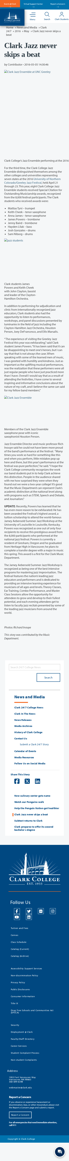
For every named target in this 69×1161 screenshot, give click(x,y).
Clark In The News (24, 713)
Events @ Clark (10, 4)
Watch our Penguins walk (29, 802)
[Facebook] (17, 911)
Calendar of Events (25, 751)
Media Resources (24, 757)
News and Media (27, 27)
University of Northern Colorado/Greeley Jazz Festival (32, 180)
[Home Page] (12, 17)
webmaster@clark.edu (20, 1087)
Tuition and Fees (19, 928)
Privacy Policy (18, 982)
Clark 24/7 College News (28, 707)
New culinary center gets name (32, 795)
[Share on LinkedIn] (35, 781)
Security (15, 1025)
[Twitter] (29, 911)
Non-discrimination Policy (24, 975)
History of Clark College (28, 732)
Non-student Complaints (24, 1059)
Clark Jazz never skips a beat (31, 814)
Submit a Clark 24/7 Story (34, 744)
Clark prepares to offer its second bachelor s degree (33, 828)
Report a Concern (57, 4)
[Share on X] (25, 781)
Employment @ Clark (22, 1032)
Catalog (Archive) (20, 956)
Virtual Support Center (33, 4)
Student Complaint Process (25, 1052)
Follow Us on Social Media (29, 763)
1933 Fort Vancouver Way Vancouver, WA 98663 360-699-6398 (22, 1079)
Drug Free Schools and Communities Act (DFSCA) (32, 1011)
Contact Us (20, 738)
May (26, 31)
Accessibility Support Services (26, 968)
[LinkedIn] (29, 917)
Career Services (19, 1045)
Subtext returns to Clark (28, 820)
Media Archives (23, 726)
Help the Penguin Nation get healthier (36, 808)
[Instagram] (53, 911)
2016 (18, 31)
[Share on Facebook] (15, 781)
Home (9, 27)
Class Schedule (18, 942)
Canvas (14, 935)
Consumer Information (23, 996)
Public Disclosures (20, 989)
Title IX (14, 1003)
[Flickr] (41, 911)
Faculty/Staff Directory (23, 1039)
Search (48, 677)
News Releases (22, 720)
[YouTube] (17, 917)
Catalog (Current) (20, 949)
